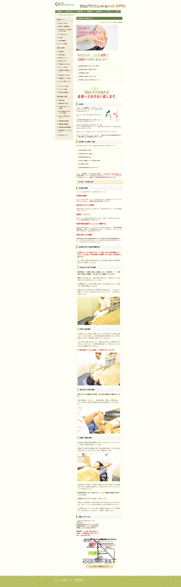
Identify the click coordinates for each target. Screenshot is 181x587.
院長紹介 (59, 11)
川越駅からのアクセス (64, 64)
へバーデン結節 (63, 43)
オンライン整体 (63, 89)
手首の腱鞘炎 (62, 40)
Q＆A (70, 579)
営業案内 (61, 51)
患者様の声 (99, 11)
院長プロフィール (63, 58)
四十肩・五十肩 (63, 23)
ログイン (57, 584)
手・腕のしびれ (63, 34)
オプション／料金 (63, 86)
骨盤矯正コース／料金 (64, 78)
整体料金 (89, 11)
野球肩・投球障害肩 (64, 26)
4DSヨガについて (63, 135)
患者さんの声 (62, 61)
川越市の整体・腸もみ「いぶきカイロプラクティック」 (65, 4)
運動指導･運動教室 (64, 124)
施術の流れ (80, 11)
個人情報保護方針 (79, 579)
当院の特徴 (62, 54)
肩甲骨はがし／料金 (64, 75)
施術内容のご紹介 (63, 103)
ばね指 (60, 37)
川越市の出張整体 (63, 92)
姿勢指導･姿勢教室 (64, 121)
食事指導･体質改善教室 (65, 127)
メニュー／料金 (63, 67)
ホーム (57, 579)
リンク (88, 579)
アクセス (108, 11)
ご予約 (117, 11)
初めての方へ (69, 11)
